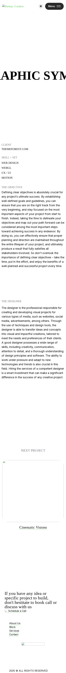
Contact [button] (13, 634)
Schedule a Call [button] (17, 610)
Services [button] (14, 630)
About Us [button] (14, 623)
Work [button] (12, 627)
